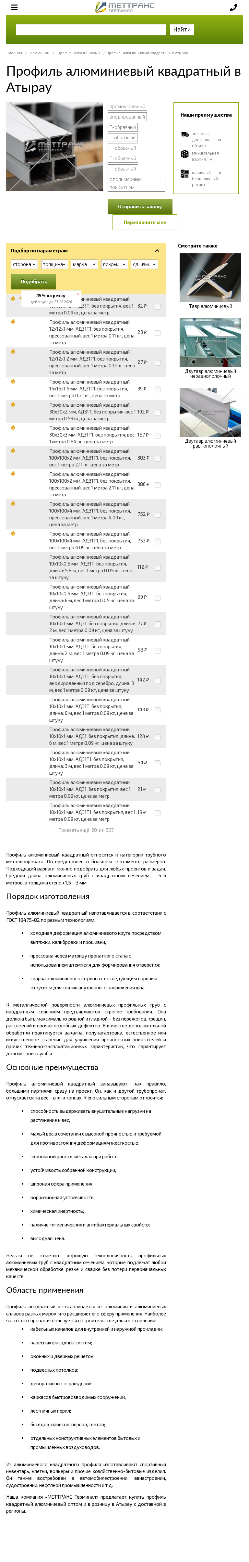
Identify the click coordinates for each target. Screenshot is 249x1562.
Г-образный (123, 137)
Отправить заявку (140, 206)
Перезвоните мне (145, 222)
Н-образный (123, 148)
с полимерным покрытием (126, 183)
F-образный (123, 127)
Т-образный (123, 168)
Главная (15, 53)
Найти (182, 29)
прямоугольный (127, 106)
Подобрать (34, 281)
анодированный (127, 117)
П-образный (123, 158)
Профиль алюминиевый (78, 53)
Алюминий (39, 53)
